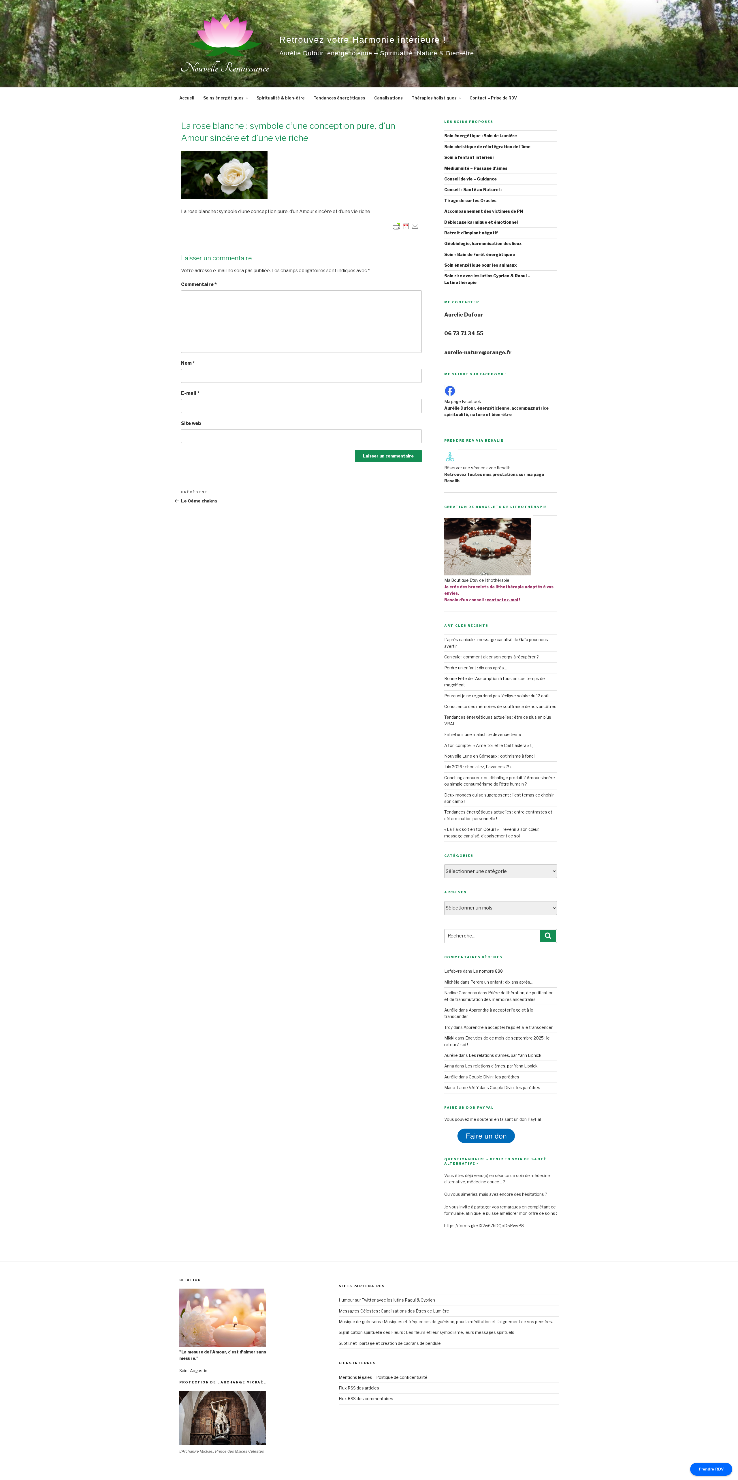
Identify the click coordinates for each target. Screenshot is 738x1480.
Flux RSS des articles (359, 1387)
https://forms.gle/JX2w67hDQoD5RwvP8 (484, 1225)
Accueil (186, 97)
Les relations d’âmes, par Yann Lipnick (505, 1055)
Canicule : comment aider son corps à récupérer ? (491, 656)
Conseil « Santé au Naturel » (473, 189)
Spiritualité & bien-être (281, 97)
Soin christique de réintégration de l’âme (487, 146)
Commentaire (199, 284)
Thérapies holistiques (434, 97)
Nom (188, 363)
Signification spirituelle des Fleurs (371, 1332)
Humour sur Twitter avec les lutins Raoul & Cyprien (387, 1300)
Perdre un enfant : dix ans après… (475, 667)
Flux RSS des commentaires (366, 1398)
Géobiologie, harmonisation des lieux (483, 243)
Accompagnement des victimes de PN (483, 211)
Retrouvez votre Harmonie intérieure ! (362, 39)
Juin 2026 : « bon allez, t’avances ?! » (477, 766)
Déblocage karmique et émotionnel (481, 222)
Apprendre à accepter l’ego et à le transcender (508, 1027)
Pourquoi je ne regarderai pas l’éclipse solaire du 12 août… (498, 695)
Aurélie (451, 1010)
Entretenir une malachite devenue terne (482, 734)
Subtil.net (348, 1343)
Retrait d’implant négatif (471, 232)
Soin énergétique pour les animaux (480, 265)
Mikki (449, 1037)
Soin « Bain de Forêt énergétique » (479, 254)
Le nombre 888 (488, 971)
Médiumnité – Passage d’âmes (475, 168)
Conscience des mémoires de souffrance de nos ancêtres (500, 706)
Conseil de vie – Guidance (470, 178)
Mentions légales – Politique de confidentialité (383, 1377)
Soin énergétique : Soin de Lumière (480, 135)
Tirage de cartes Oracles (470, 200)
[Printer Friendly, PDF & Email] (406, 225)
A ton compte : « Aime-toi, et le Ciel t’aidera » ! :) (489, 745)
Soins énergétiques (223, 97)
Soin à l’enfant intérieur (469, 157)
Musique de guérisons (360, 1321)
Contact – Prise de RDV (493, 97)
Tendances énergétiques (339, 97)
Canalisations (388, 97)
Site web (191, 423)
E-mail (190, 393)
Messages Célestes (358, 1310)
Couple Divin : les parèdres (494, 1076)
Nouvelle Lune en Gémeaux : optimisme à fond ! (489, 756)
